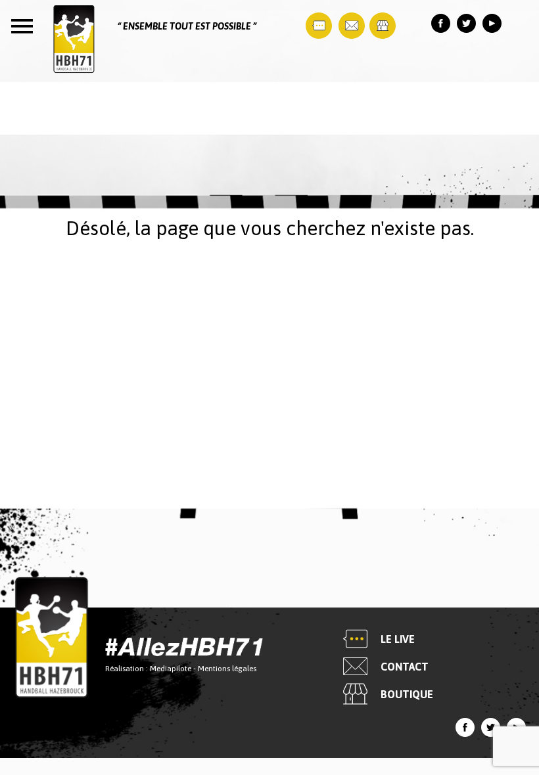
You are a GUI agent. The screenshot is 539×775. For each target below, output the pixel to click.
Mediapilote (170, 668)
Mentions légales (227, 668)
